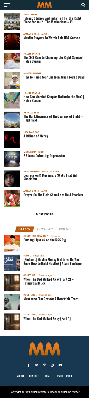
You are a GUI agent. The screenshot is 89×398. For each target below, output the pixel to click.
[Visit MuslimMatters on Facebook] (29, 365)
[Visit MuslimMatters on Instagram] (52, 365)
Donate (48, 376)
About (20, 376)
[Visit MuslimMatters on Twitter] (37, 365)
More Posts (44, 214)
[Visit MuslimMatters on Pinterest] (44, 365)
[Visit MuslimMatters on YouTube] (60, 365)
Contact (34, 376)
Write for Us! (64, 376)
